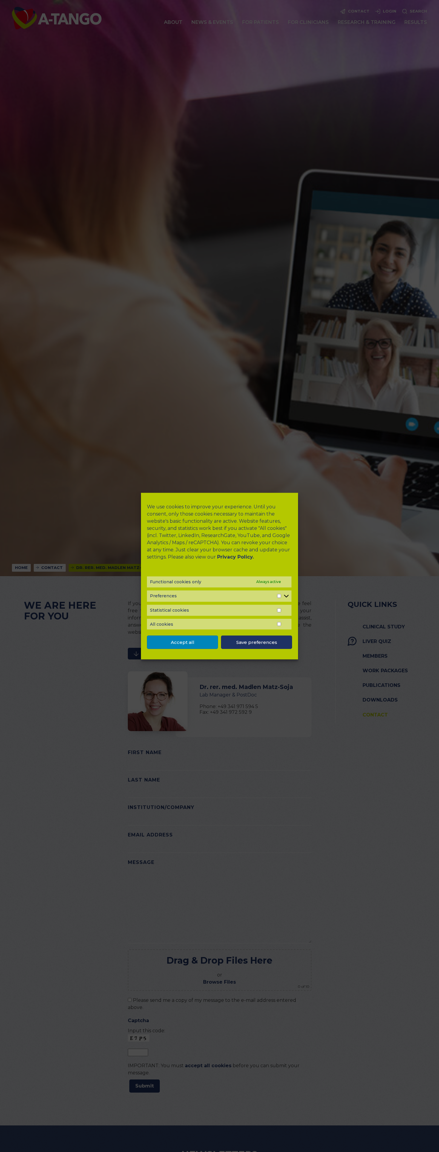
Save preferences (256, 642)
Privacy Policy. (235, 556)
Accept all (182, 642)
